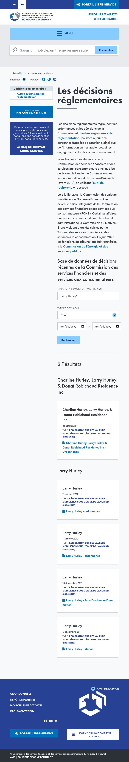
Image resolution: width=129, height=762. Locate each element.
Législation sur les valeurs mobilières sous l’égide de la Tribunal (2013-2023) (87, 433)
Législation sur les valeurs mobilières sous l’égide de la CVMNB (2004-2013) (85, 501)
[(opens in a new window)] (44, 79)
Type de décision (68, 308)
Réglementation (105, 19)
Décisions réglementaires (30, 88)
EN (14, 4)
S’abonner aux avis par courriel (95, 734)
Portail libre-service (99, 4)
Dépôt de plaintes (22, 699)
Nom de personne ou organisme (79, 289)
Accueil (17, 73)
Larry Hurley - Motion (80, 649)
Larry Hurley (69, 471)
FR (22, 4)
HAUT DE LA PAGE (107, 688)
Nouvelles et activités (26, 705)
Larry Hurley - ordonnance (83, 511)
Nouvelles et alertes (103, 14)
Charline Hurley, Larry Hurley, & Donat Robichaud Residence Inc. (87, 386)
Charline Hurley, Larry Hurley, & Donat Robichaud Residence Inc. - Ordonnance (84, 447)
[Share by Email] (55, 79)
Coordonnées (20, 694)
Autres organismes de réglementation (31, 95)
